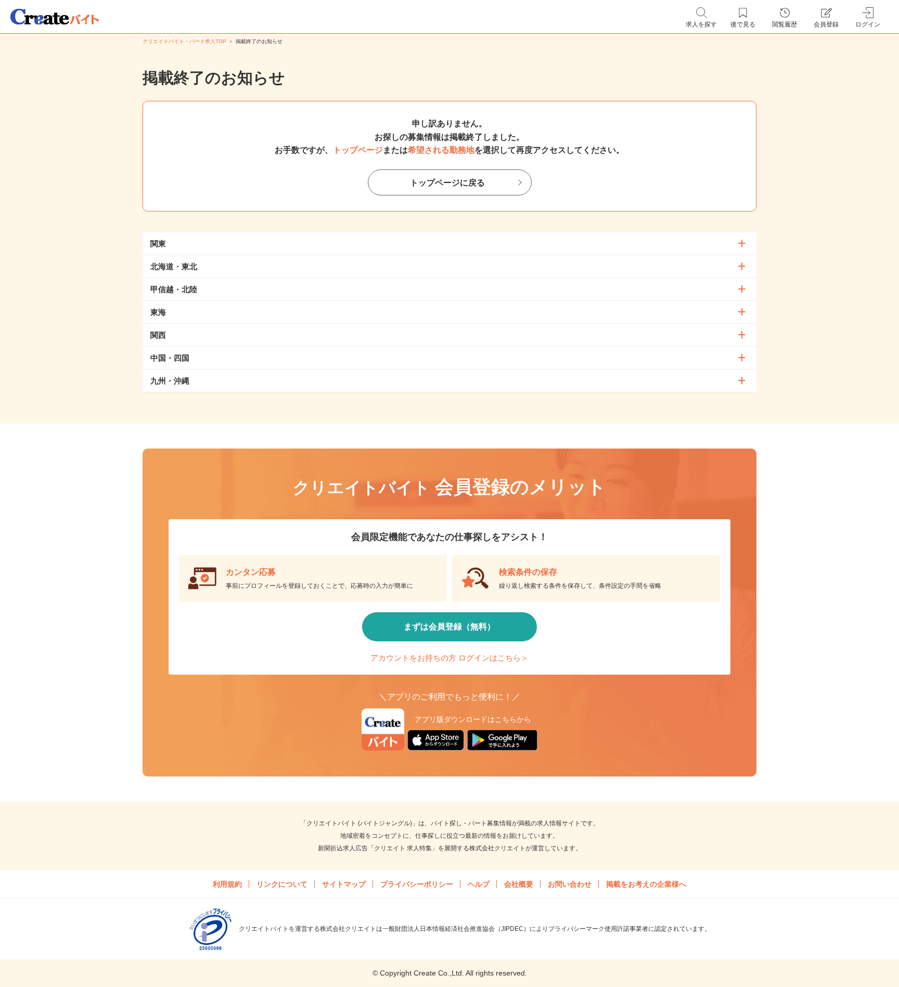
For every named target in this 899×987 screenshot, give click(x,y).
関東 (158, 243)
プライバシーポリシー (416, 884)
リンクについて (281, 884)
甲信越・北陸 (173, 289)
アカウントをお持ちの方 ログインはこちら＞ (449, 657)
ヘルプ (479, 884)
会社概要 (518, 884)
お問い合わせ (570, 884)
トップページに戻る (447, 182)
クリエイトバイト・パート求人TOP (184, 41)
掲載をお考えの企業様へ (646, 884)
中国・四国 (169, 357)
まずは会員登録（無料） (449, 626)
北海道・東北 (173, 266)
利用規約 (227, 884)
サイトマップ (344, 884)
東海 (158, 312)
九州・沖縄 (169, 380)
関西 (158, 335)
